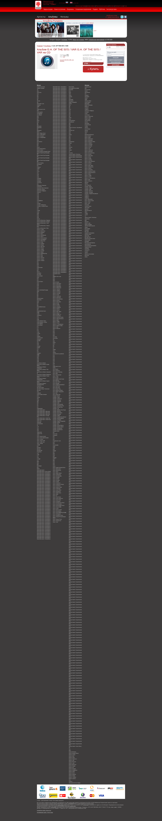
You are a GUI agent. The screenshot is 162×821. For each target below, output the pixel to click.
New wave (55, 338)
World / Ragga (72, 765)
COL (38, 199)
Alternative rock (40, 103)
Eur (38, 309)
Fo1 (38, 316)
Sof (69, 116)
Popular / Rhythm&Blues (58, 418)
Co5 (38, 196)
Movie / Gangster (57, 307)
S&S (70, 93)
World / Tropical (72, 777)
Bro (38, 165)
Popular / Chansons (57, 398)
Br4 (38, 144)
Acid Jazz (39, 92)
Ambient (39, 105)
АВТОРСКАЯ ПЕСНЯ (90, 225)
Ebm (38, 291)
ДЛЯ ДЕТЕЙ (87, 237)
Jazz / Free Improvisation (43, 437)
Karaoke (39, 447)
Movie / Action (56, 282)
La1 (38, 453)
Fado (38, 313)
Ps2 (54, 442)
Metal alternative (40, 470)
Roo (70, 91)
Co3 (38, 193)
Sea (70, 98)
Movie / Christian (56, 291)
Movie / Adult (87, 137)
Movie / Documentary (58, 299)
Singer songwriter (73, 102)
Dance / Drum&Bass (41, 239)
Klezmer (39, 449)
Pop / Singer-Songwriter (58, 391)
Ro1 (54, 461)
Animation (87, 96)
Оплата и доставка (80, 6)
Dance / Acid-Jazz (41, 231)
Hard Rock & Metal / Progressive (41, 379)
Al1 (37, 102)
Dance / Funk (40, 242)
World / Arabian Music (74, 753)
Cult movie (87, 114)
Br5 (38, 145)
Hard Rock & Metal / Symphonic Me (41, 384)
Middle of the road (57, 276)
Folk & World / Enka (41, 320)
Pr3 (53, 438)
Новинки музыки (41, 86)
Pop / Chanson (56, 370)
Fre (38, 329)
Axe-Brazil (39, 114)
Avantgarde (39, 113)
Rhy (54, 460)
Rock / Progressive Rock (58, 502)
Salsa (70, 95)
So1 (70, 110)
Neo (54, 335)
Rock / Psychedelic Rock (58, 505)
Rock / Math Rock (57, 492)
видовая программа (89, 232)
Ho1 (38, 391)
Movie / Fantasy (56, 306)
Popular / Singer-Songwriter (59, 421)
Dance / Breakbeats (41, 235)
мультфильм (88, 244)
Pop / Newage (56, 383)
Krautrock (39, 451)
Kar (38, 446)
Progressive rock (57, 440)
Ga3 (38, 334)
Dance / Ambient (40, 232)
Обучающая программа (90, 245)
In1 (37, 404)
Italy (64, 56)
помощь (122, 46)
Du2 (38, 283)
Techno (70, 147)
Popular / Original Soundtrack (59, 417)
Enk (38, 302)
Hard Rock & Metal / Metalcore (44, 374)
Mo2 (54, 277)
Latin (38, 454)
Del (37, 270)
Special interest (88, 210)
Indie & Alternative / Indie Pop (43, 418)
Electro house (40, 298)
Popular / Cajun (56, 397)
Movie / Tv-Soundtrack (58, 324)
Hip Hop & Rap (40, 387)
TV (85, 216)
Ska (70, 105)
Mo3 (54, 279)
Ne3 (54, 332)
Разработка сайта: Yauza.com (44, 810)
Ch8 (38, 177)
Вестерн (87, 231)
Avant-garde (40, 112)
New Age (55, 336)
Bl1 (37, 129)
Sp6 (70, 124)
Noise (54, 342)
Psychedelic (55, 445)
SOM (70, 117)
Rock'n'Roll (71, 86)
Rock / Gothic (56, 478)
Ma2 (38, 461)
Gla (38, 342)
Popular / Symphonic (57, 428)
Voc (69, 749)
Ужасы (86, 252)
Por (53, 432)
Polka (54, 367)
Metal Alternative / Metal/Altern (44, 472)
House (38, 397)
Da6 (38, 217)
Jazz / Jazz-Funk (41, 440)
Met (38, 467)
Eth (37, 305)
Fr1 (38, 326)
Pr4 (53, 439)
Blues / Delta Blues (41, 134)
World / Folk (71, 760)
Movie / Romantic (57, 315)
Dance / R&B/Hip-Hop (42, 253)
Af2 (37, 96)
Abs (38, 91)
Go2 (38, 344)
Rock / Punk (55, 508)
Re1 (54, 456)
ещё (95, 30)
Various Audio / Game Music (75, 746)
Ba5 (38, 117)
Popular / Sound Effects (58, 425)
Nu (53, 345)
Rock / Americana (57, 470)
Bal (37, 119)
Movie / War (55, 327)
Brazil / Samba (40, 163)
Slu (69, 107)
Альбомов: (64, 39)
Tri (69, 151)
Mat (38, 463)
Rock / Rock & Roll (57, 509)
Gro (38, 351)
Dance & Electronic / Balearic (43, 220)
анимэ (86, 227)
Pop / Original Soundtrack (58, 384)
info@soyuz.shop (111, 15)
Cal (37, 170)
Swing (70, 134)
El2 (37, 292)
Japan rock (39, 433)
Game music (40, 337)
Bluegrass (39, 130)
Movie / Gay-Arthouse (90, 161)
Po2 (54, 356)
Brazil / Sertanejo (88, 105)
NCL (54, 329)
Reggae (54, 457)
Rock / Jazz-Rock (57, 490)
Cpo (38, 207)
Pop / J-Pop (55, 376)
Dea (38, 266)
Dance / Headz (40, 245)
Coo (38, 202)
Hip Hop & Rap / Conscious (43, 388)
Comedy (87, 112)
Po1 (54, 355)
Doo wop (39, 274)
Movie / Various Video (58, 325)
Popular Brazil (56, 431)
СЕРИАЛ (87, 248)
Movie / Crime (56, 294)
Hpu (38, 398)
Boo (38, 138)
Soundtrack (71, 122)
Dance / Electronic (41, 240)
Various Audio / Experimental (75, 155)
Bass (38, 120)
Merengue (39, 465)
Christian (39, 181)
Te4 (69, 145)
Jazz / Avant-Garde (41, 436)
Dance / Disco (40, 236)
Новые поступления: (78, 39)
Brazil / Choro (40, 150)
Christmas (39, 182)
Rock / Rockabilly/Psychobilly (59, 512)
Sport (86, 211)
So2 (70, 112)
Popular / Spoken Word (58, 426)
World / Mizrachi (72, 764)
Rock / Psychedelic (57, 504)
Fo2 (38, 318)
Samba (70, 96)
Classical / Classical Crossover (41, 186)
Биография (87, 228)
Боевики (87, 230)
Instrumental (40, 423)
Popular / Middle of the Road (59, 409)
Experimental (88, 124)
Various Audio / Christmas (74, 154)
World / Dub (71, 756)
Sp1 (70, 123)
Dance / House (40, 247)
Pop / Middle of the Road (58, 379)
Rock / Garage (56, 477)
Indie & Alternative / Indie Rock (44, 419)
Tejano (70, 150)
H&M (38, 354)
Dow (38, 277)
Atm (38, 110)
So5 (70, 113)
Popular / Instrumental (58, 404)
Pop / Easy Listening (57, 372)
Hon (38, 395)
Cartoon (86, 107)
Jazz (38, 435)
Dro (38, 280)
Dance (38, 218)
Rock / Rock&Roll (57, 511)
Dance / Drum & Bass (42, 238)
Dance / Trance (40, 259)
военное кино (88, 234)
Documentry (87, 120)
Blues (38, 131)
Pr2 (53, 436)
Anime (86, 98)
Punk (54, 446)
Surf (70, 131)
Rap (54, 454)
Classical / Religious (41, 190)
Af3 (37, 98)
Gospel (38, 346)
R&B (54, 447)
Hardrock (39, 386)
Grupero (39, 353)
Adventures (87, 92)
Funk (38, 332)
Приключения (88, 247)
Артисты (41, 17)
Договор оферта (90, 6)
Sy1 (70, 136)
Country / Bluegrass (41, 204)
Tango (70, 143)
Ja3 (38, 430)
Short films (87, 207)
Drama (86, 122)
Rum (70, 92)
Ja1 (38, 427)
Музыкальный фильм (90, 242)
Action (86, 91)
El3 (37, 294)
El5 (37, 297)
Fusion (38, 333)
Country (39, 203)
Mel (38, 464)
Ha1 (38, 357)
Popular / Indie (56, 402)
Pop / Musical (56, 380)
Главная (40, 46)
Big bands (39, 126)
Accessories (87, 89)
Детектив (87, 235)
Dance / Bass (40, 233)
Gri (37, 350)
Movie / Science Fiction (58, 317)
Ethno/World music (41, 306)
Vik (69, 747)
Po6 (54, 360)
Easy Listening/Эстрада (42, 290)
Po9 (54, 363)
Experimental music (41, 311)
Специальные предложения (83, 9)
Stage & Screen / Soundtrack (75, 127)
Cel (37, 172)
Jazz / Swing (40, 443)
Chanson (39, 179)
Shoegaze (71, 100)
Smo (70, 109)
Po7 (54, 362)
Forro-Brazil (39, 325)
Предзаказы (70, 9)
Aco (38, 93)
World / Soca (72, 773)
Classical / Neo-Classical (42, 188)
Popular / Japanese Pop (58, 405)
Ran (54, 453)
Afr (37, 99)
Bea (38, 122)
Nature (86, 183)
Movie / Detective (57, 297)
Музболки (102, 9)
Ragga (54, 450)
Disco (38, 271)
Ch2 (38, 174)
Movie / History (56, 308)
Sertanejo (71, 99)
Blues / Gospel (40, 136)
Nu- (54, 346)
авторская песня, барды (74, 782)
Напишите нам (119, 6)
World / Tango (72, 775)
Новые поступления (59, 9)
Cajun (38, 168)
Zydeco (70, 781)
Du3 (38, 284)
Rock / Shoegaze (57, 513)
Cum (38, 211)
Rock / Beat (55, 471)
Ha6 (38, 361)
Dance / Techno (40, 257)
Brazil (38, 147)
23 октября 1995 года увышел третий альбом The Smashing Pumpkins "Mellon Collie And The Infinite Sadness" (49, 35)
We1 (70, 750)
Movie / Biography (57, 286)
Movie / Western (56, 328)
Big (37, 124)
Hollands (39, 393)
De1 (38, 263)
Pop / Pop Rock (56, 387)
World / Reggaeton (73, 770)
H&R (38, 356)
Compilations (40, 200)
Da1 (38, 214)
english (75, 3)
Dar (38, 261)
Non (54, 343)
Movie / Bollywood (57, 287)
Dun (38, 287)
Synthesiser (71, 141)
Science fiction (88, 206)
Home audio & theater (42, 394)
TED (70, 148)
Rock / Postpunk (56, 501)
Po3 (54, 358)
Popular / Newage (57, 414)
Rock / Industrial (56, 488)
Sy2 (70, 137)
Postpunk (55, 435)
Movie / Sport (56, 320)
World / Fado (72, 757)
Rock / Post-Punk (57, 499)
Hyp (38, 400)
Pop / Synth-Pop (56, 394)
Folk (38, 319)
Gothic (38, 347)
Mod (54, 280)
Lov (38, 460)
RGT (54, 459)
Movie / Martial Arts (89, 166)
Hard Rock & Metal (41, 363)
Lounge (38, 458)
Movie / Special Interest (58, 318)
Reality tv (87, 195)
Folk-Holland (40, 323)
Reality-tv (87, 196)
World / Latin (71, 763)
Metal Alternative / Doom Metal (44, 471)
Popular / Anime (56, 395)
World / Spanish (72, 774)
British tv (87, 106)
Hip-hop (38, 390)
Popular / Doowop (57, 400)
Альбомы (53, 17)
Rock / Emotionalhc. (57, 476)
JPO (86, 133)
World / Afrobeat (72, 751)
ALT (86, 93)
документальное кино (90, 238)
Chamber (39, 178)
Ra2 (54, 449)
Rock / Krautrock (57, 491)
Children (86, 109)
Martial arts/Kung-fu (89, 134)
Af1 (37, 95)
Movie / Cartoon (56, 289)
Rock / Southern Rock (58, 515)
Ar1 (38, 107)
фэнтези (87, 255)
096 (85, 88)
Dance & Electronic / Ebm (43, 228)
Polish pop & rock (57, 366)
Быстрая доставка (112, 9)
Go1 (38, 343)
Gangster (39, 339)
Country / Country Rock (42, 206)
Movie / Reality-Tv (57, 314)
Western (87, 221)
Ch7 (38, 175)
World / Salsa (72, 771)
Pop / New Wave (56, 381)
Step (70, 129)
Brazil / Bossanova (41, 148)
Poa (54, 365)
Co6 (38, 197)
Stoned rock (71, 130)
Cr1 (38, 209)
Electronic (39, 299)
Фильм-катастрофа (89, 254)
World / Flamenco (73, 758)
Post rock (55, 433)
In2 (37, 405)
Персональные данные (102, 6)
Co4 (38, 195)
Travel (86, 214)
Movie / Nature (56, 313)
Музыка (39, 85)
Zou (70, 780)
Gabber (38, 336)
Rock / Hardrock (56, 485)
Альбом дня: (40, 21)
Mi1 (53, 275)
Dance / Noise (40, 252)
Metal (38, 468)
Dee (38, 268)
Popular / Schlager (57, 419)
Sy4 (70, 140)
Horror (86, 131)
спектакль (87, 249)
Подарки (95, 9)
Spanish (86, 209)
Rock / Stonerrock (57, 520)
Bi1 (37, 123)
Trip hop (71, 152)
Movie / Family (56, 304)
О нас (125, 6)
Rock (54, 466)
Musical (86, 182)
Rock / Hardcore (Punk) (58, 484)
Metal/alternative (56, 273)
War (86, 220)
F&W (38, 312)
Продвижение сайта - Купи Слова (45, 812)
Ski (69, 106)
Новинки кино (88, 86)
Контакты (111, 6)
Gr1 (38, 349)
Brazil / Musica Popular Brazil (43, 151)
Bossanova (39, 141)
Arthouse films (88, 100)
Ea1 (38, 288)
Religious (87, 197)
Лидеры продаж (48, 9)
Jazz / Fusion (40, 439)
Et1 (37, 304)
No (53, 339)
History (86, 130)
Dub (38, 285)
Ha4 (38, 358)
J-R (38, 426)
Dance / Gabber (40, 243)
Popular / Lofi (56, 408)
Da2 (38, 216)
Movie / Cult (87, 148)
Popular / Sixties (56, 422)
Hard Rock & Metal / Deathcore (41, 367)
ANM (38, 106)
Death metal (39, 267)
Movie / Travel (56, 322)
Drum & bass (40, 281)
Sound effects (72, 120)
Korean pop (39, 450)
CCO (38, 171)
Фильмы (64, 17)
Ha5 (38, 360)
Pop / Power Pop (56, 388)
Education (87, 123)
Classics (39, 192)
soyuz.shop (72, 802)
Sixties (70, 103)
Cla (37, 184)
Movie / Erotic (56, 303)
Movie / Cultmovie (57, 296)
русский (62, 3)
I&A (38, 401)
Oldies (54, 349)
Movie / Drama (56, 300)
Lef (37, 456)
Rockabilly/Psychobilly (74, 88)
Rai (53, 452)
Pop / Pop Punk (56, 386)
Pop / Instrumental (57, 374)
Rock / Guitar (56, 481)
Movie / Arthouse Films (90, 141)
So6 (70, 114)
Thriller (86, 213)
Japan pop (39, 432)
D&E (38, 213)
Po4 (54, 359)
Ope (54, 350)
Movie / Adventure (57, 283)
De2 (38, 264)
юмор (86, 256)
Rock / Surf (55, 522)
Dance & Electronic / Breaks (43, 221)
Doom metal (39, 275)
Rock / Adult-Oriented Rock (59, 467)
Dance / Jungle (40, 249)
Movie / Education (57, 301)
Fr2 (38, 327)
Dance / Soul (40, 256)
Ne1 (54, 331)
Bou (38, 143)
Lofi (38, 457)
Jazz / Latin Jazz (41, 442)
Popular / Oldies (56, 415)
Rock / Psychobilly (57, 506)
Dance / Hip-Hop (41, 246)
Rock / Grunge (56, 480)
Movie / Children (56, 290)
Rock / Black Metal (57, 473)
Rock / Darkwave (57, 474)
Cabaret (39, 167)
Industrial (39, 422)
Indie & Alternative (41, 409)
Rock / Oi (55, 495)
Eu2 (38, 308)
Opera (54, 352)
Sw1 (70, 133)
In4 (37, 407)
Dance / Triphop (40, 260)
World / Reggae (72, 768)
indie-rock (39, 420)
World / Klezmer (72, 761)
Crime (86, 113)
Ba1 (38, 116)
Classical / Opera (41, 189)
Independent (40, 408)
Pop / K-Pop (55, 377)
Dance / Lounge (40, 250)
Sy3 (70, 138)
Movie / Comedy (56, 293)
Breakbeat (39, 164)
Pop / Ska (55, 393)
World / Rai (71, 767)
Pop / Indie (55, 373)
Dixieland (39, 273)
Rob (54, 464)
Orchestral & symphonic (58, 353)
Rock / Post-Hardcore (58, 498)
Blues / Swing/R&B (41, 137)
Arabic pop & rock (41, 109)
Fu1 (38, 330)
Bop (38, 140)
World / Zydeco (72, 778)
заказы (117, 46)
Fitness (86, 127)
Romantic (71, 89)
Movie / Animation (57, 284)
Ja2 (38, 429)
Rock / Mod (55, 494)
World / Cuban (72, 754)
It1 (37, 425)
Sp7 (70, 126)
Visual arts (87, 218)
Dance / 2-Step (40, 229)
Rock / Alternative (57, 469)
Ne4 (54, 334)
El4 (37, 295)
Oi (53, 348)
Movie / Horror (56, 310)
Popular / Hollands (57, 401)
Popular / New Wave (57, 412)
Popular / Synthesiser (58, 429)
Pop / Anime (55, 369)
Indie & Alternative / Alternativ (43, 411)
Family (86, 126)
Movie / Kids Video (57, 311)
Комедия (87, 241)
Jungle (38, 444)
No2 (54, 341)
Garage (38, 340)
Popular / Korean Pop (58, 407)
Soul (70, 119)
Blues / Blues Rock (41, 133)
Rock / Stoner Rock (57, 519)
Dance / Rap (40, 254)
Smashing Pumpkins (53, 21)
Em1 (38, 301)
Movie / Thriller (56, 321)
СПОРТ (86, 251)
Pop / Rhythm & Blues (58, 390)
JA (37, 89)
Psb (54, 443)
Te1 (69, 144)
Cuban (38, 210)
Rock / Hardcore (56, 483)
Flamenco (39, 315)
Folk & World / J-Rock (42, 322)
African (38, 100)
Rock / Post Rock (57, 497)
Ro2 (54, 463)
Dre (38, 278)
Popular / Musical (57, 411)
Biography (39, 127)
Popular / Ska (56, 424)
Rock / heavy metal (57, 487)
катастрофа (87, 240)
